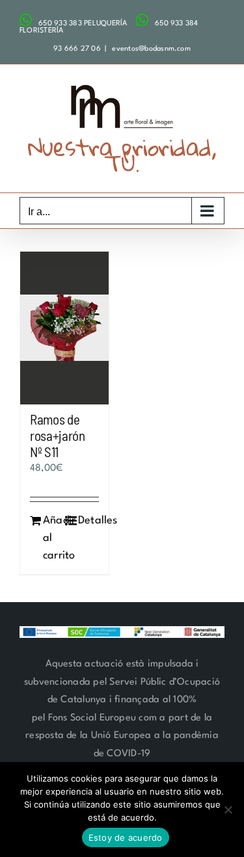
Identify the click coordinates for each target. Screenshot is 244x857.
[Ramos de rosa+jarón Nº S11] (64, 328)
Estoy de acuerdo (125, 837)
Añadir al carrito (53, 538)
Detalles (88, 520)
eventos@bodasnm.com (150, 49)
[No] (227, 809)
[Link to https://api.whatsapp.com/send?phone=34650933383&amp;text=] (26, 20)
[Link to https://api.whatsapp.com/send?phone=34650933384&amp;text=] (142, 20)
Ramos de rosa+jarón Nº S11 (57, 435)
